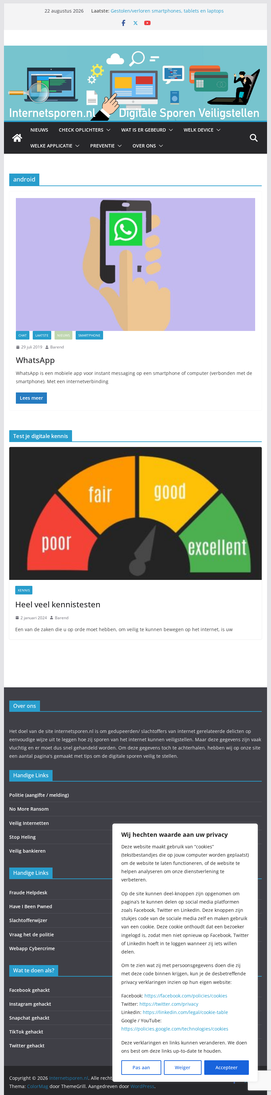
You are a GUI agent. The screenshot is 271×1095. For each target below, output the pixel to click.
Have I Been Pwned (30, 906)
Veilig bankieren (27, 851)
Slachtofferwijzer (28, 920)
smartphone (89, 335)
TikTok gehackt (26, 1032)
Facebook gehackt (29, 990)
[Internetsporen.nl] (135, 50)
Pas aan (141, 1067)
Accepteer (226, 1067)
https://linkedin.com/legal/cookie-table (185, 1012)
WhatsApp (35, 359)
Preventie (102, 145)
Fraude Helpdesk (28, 892)
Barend (57, 347)
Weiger (182, 1067)
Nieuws (39, 130)
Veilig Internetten (29, 823)
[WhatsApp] (135, 264)
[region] (185, 953)
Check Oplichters (81, 130)
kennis (24, 590)
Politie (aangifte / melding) (39, 795)
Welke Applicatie (51, 145)
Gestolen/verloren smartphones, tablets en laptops (167, 11)
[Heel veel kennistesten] (135, 513)
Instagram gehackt (30, 1004)
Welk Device (198, 130)
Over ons (144, 145)
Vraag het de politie (31, 934)
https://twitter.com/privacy (168, 1004)
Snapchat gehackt (29, 1018)
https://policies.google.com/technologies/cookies (174, 1029)
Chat (23, 335)
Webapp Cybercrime (32, 948)
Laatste (42, 335)
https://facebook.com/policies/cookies (185, 996)
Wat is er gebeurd (143, 130)
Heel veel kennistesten (57, 604)
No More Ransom (29, 809)
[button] (107, 130)
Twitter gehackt (27, 1045)
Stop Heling (22, 837)
